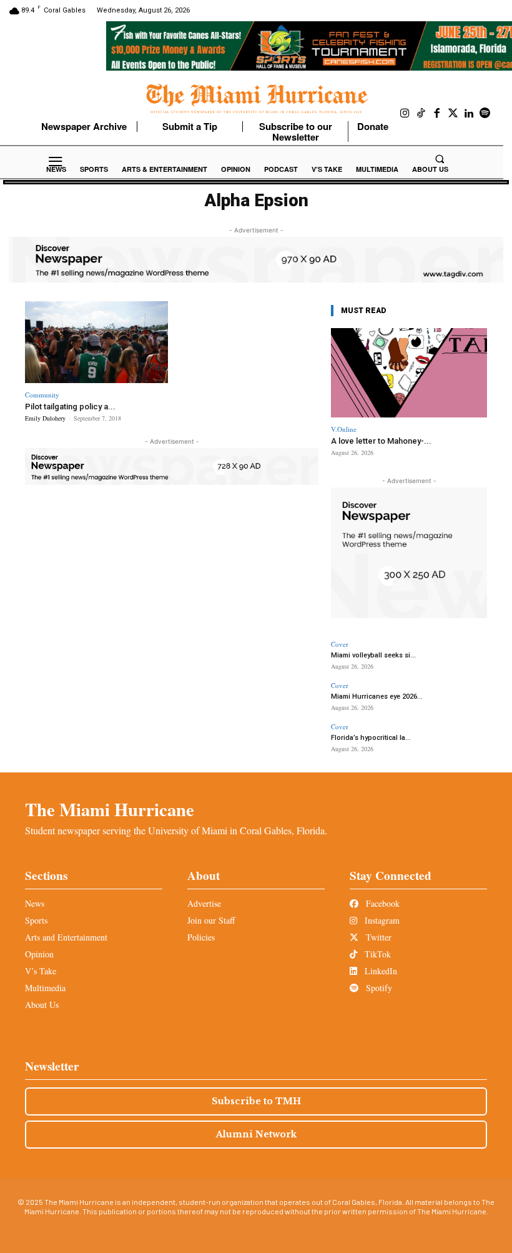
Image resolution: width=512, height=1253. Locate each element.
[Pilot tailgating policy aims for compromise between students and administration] (96, 342)
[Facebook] (437, 114)
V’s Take (40, 971)
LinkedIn (379, 971)
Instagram (381, 920)
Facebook (381, 903)
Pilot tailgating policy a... (70, 406)
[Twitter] (453, 114)
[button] (439, 159)
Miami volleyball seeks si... (373, 655)
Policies (201, 937)
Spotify (377, 988)
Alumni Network (256, 1134)
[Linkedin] (469, 114)
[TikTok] (421, 114)
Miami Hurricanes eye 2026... (377, 696)
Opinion (39, 954)
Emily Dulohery (45, 418)
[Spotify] (485, 114)
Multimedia (45, 988)
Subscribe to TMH (256, 1101)
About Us (42, 1005)
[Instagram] (405, 114)
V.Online (344, 429)
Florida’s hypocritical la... (371, 738)
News (34, 903)
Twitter (377, 937)
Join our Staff (211, 920)
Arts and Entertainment (66, 937)
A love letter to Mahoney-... (381, 441)
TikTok (376, 954)
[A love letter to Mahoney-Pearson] (409, 372)
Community (42, 394)
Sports (36, 920)
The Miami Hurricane (109, 809)
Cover (339, 644)
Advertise (204, 903)
